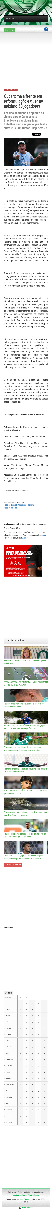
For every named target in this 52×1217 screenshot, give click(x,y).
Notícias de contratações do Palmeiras (19, 505)
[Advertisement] (28, 3)
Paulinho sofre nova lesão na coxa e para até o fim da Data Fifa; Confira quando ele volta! (25, 835)
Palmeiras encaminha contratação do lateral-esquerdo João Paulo (25, 662)
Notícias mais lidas (11, 508)
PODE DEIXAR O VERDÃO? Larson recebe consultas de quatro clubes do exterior (25, 792)
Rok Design (24, 1199)
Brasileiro (8, 993)
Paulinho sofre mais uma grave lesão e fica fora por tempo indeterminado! (24, 705)
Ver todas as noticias (13, 865)
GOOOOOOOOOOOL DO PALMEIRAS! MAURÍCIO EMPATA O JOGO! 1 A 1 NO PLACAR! (26, 683)
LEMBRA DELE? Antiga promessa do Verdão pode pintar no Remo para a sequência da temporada (23, 857)
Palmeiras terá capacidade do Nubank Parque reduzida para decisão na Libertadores (25, 813)
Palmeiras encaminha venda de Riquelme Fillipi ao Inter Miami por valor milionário (25, 770)
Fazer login (9, 30)
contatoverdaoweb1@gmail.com (26, 1195)
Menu (11, 19)
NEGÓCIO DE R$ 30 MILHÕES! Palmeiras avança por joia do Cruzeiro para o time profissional (24, 727)
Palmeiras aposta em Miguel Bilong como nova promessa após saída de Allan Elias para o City (22, 748)
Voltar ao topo (27, 1207)
